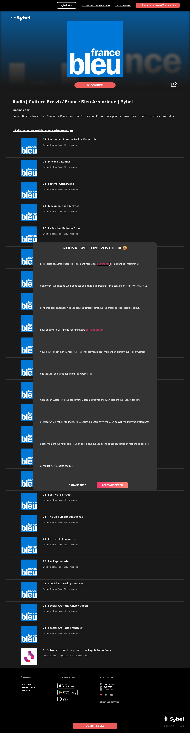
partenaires (103, 263)
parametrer (77, 485)
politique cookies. (95, 329)
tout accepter (112, 485)
